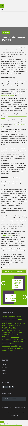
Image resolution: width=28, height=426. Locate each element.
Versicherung (19, 348)
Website (7, 350)
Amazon (4, 316)
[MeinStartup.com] (7, 3)
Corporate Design (6, 321)
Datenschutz (14, 321)
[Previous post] (3, 283)
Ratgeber (16, 341)
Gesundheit (4, 332)
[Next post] (25, 297)
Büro (20, 319)
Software (11, 344)
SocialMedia (5, 343)
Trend (4, 348)
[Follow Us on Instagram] (10, 387)
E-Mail (24, 323)
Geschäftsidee (9, 328)
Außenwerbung (18, 316)
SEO (21, 341)
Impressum (9, 412)
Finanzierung (12, 325)
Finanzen (5, 325)
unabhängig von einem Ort (8, 95)
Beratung (4, 319)
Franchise (18, 325)
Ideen (9, 332)
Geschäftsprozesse (11, 330)
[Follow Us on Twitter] (6, 387)
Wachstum (4, 370)
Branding (9, 319)
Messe (13, 337)
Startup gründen (6, 346)
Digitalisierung (7, 323)
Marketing (6, 337)
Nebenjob (17, 337)
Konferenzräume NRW (7, 235)
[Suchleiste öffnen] (2, 9)
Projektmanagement (7, 341)
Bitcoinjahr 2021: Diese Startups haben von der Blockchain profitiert (17, 284)
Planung (4, 364)
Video (3, 350)
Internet (13, 332)
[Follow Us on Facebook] (3, 387)
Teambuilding (14, 346)
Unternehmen (5, 267)
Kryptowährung (6, 334)
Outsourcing (15, 339)
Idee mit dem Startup (15, 81)
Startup (16, 343)
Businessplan (14, 319)
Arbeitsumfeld (10, 316)
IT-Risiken (19, 332)
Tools (20, 346)
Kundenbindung (15, 334)
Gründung (4, 367)
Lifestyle (4, 373)
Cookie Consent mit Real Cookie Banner (11, 425)
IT (16, 332)
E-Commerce (17, 323)
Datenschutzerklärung (18, 412)
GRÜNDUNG (6, 32)
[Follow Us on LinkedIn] (13, 387)
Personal (22, 339)
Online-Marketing (7, 339)
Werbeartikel (12, 350)
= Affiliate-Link (14, 415)
